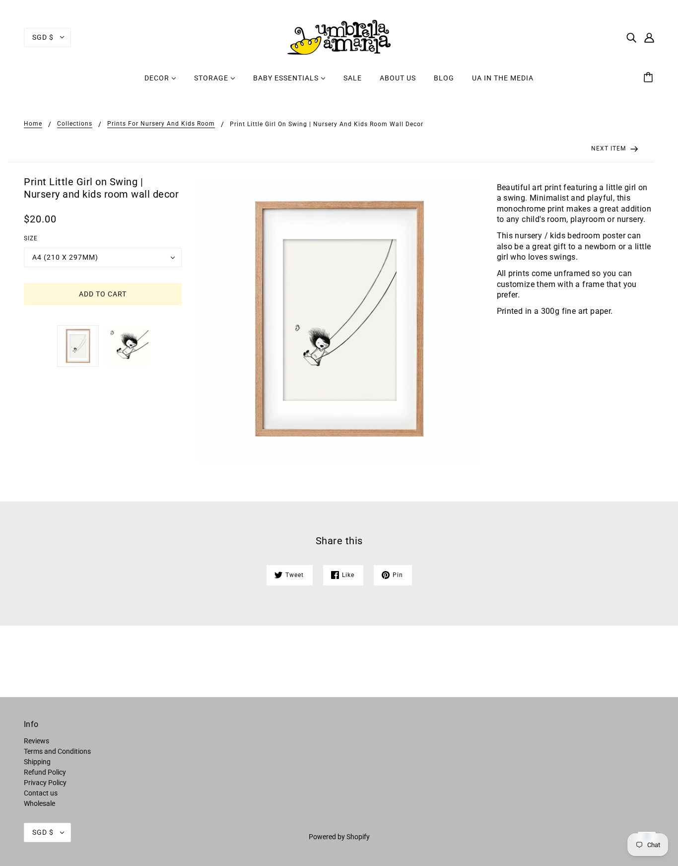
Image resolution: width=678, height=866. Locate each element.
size (31, 238)
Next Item (609, 148)
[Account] (649, 37)
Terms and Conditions (57, 751)
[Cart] (649, 78)
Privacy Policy (45, 783)
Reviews (36, 741)
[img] (631, 37)
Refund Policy (45, 772)
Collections (74, 124)
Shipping (37, 762)
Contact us (41, 793)
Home (33, 124)
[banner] (339, 37)
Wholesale (39, 803)
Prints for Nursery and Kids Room (161, 124)
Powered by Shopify (339, 837)
